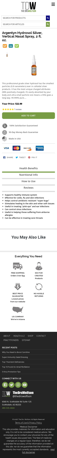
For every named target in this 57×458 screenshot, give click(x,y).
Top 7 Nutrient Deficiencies (13, 362)
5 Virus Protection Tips (11, 371)
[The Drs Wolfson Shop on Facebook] (5, 385)
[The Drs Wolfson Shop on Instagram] (18, 385)
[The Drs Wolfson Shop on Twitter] (12, 385)
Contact (41, 336)
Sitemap (26, 340)
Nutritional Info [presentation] (28, 174)
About (6, 336)
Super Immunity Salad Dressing (15, 357)
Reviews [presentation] (28, 187)
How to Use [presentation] (28, 181)
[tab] (28, 169)
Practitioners (11, 340)
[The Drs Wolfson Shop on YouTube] (25, 385)
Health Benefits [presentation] (28, 168)
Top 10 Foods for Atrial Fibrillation (16, 367)
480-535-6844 (8, 408)
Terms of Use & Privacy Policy (28, 423)
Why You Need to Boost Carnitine (16, 352)
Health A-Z (19, 336)
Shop (30, 336)
